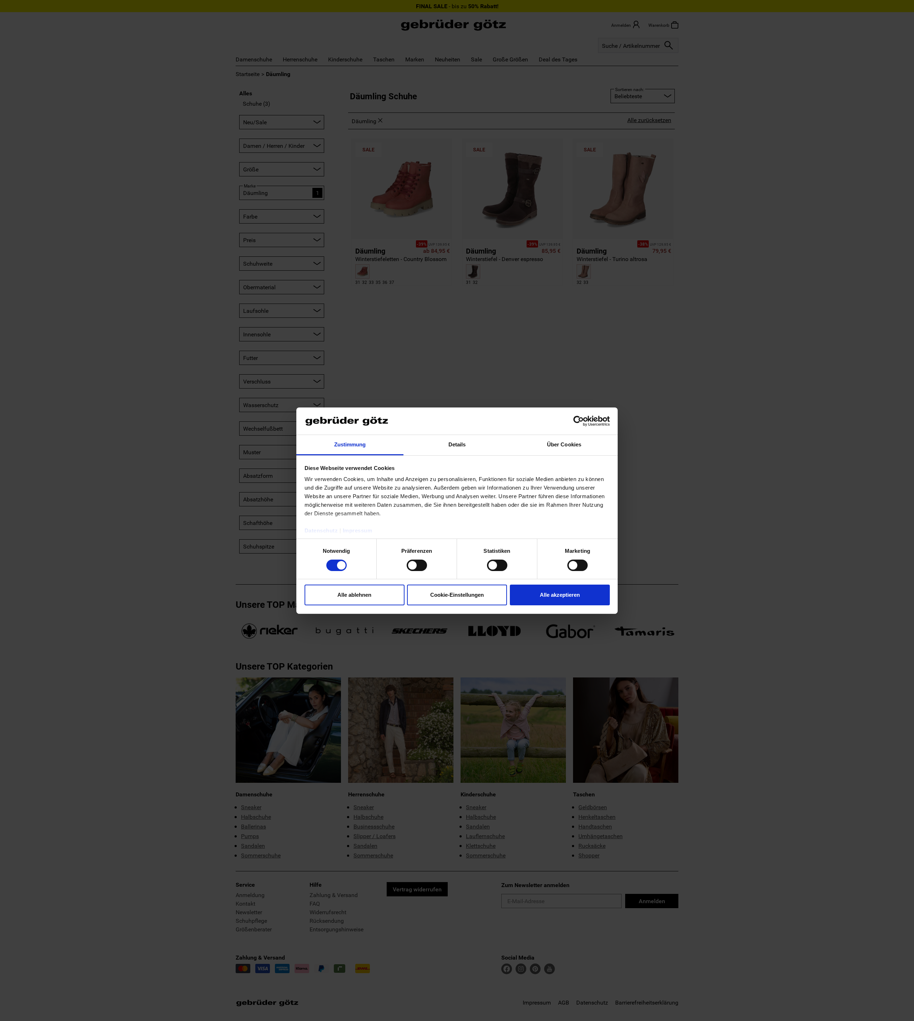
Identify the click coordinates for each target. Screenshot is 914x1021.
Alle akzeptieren (560, 595)
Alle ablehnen (354, 595)
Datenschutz (321, 530)
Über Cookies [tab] (564, 444)
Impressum (357, 530)
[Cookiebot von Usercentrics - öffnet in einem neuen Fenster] (578, 421)
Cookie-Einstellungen (457, 595)
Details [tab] (457, 444)
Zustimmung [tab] (350, 444)
